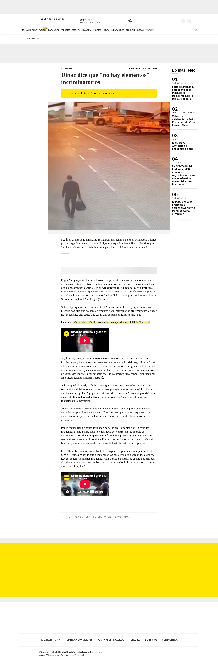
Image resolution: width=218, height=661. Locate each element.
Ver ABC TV (96, 21)
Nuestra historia (50, 640)
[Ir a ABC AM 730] (173, 30)
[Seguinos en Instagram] (176, 20)
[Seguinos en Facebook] (162, 20)
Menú (195, 21)
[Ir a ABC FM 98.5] (186, 30)
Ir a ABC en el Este (49, 22)
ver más (128, 21)
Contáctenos (170, 640)
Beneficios (151, 640)
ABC (30, 21)
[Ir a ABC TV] (164, 30)
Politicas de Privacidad (111, 640)
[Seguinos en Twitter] (167, 20)
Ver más (185, 90)
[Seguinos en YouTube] (171, 20)
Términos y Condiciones (78, 640)
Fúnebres (135, 640)
